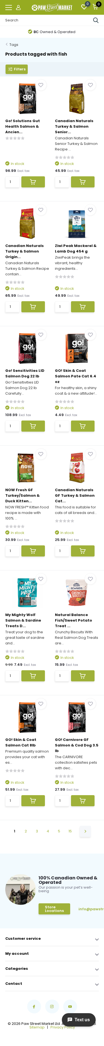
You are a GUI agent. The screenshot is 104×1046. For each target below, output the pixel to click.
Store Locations (54, 908)
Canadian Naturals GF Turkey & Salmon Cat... (75, 495)
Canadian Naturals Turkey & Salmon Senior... (74, 126)
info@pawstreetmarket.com (89, 909)
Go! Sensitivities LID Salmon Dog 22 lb (24, 373)
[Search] (96, 20)
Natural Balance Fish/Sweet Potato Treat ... (73, 620)
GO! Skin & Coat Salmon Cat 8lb (20, 742)
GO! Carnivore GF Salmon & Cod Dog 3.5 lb (76, 745)
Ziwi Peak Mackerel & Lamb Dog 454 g (76, 248)
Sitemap (37, 1027)
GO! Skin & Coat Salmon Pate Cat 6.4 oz (75, 376)
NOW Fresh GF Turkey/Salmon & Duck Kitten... (22, 495)
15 (70, 831)
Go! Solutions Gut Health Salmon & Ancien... (22, 126)
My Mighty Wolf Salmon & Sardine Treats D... (23, 620)
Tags (13, 44)
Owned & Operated (54, 31)
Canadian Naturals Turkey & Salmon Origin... (24, 251)
